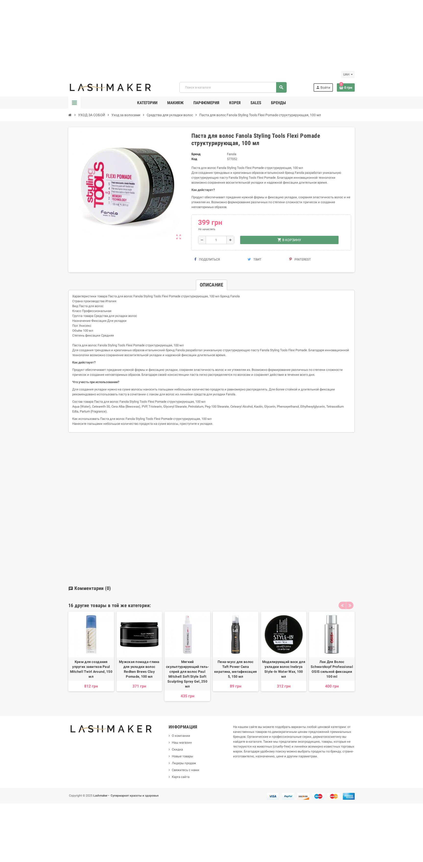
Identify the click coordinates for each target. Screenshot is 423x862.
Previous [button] (342, 605)
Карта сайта (180, 777)
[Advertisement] (147, 34)
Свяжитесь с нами (185, 770)
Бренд (195, 154)
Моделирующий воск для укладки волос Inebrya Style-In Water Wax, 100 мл (283, 669)
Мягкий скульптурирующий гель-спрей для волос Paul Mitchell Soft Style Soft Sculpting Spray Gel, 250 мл (187, 674)
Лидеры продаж (184, 763)
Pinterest (302, 259)
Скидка (177, 749)
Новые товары (182, 756)
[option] (91, 656)
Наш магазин (182, 742)
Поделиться (209, 259)
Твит (257, 259)
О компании (181, 735)
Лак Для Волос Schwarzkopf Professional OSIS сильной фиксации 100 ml (332, 669)
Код (194, 159)
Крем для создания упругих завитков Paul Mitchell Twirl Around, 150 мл (91, 669)
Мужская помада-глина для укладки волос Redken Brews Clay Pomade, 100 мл (139, 669)
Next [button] (349, 605)
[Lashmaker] (110, 87)
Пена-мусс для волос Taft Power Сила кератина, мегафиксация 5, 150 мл (235, 669)
